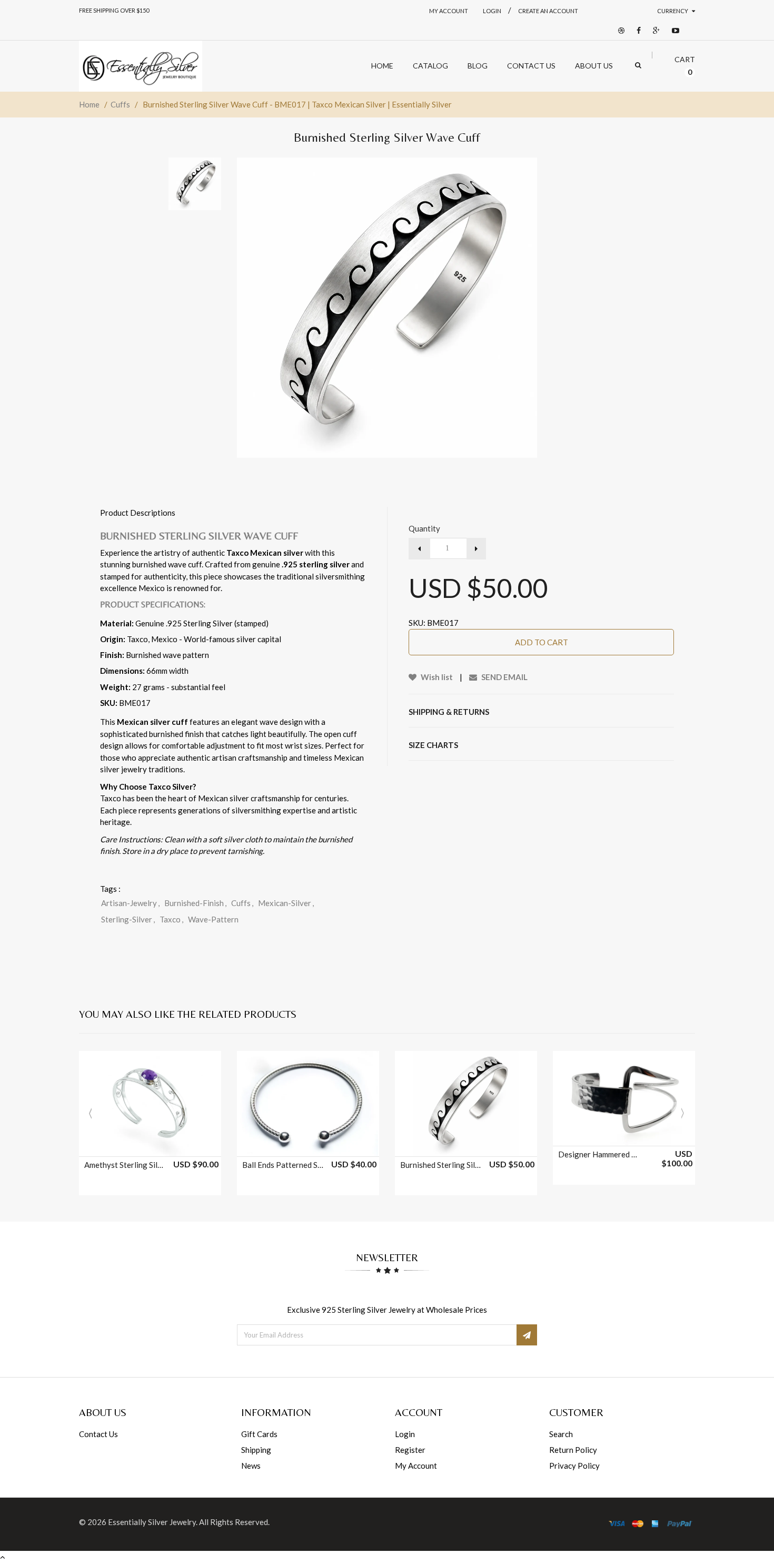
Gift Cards (259, 1434)
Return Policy (573, 1449)
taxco (171, 919)
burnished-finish (195, 903)
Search (561, 1434)
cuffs (242, 903)
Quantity (424, 528)
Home (89, 104)
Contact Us (98, 1434)
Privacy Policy (574, 1465)
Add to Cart (541, 642)
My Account (448, 10)
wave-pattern (213, 919)
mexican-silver (286, 903)
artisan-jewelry (130, 903)
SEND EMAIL (504, 677)
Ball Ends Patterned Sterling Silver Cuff (283, 1164)
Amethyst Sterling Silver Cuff (125, 1164)
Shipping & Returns (449, 711)
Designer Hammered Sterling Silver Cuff (599, 1154)
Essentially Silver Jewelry (152, 1522)
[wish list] (176, 1143)
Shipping (256, 1449)
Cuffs (120, 104)
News (251, 1465)
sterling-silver (128, 919)
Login (405, 1434)
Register (410, 1449)
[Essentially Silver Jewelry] (140, 66)
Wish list (436, 677)
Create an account (548, 10)
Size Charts (433, 745)
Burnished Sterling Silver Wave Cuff (441, 1164)
